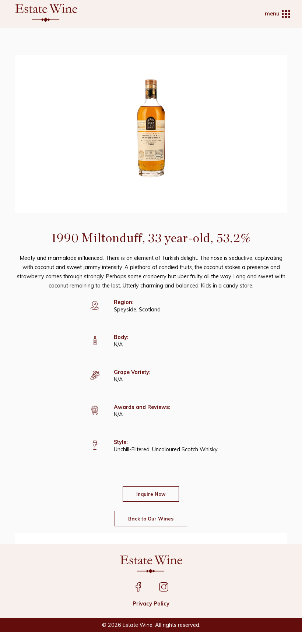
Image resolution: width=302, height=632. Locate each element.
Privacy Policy (151, 603)
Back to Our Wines (150, 519)
